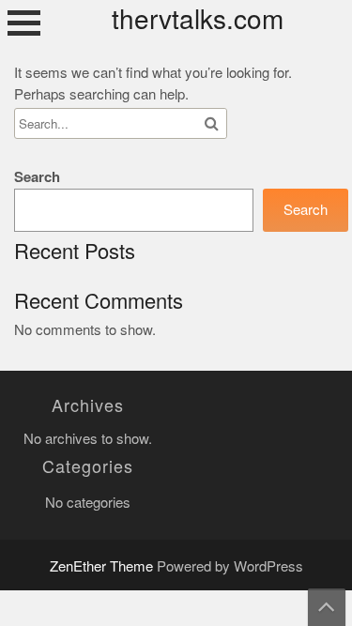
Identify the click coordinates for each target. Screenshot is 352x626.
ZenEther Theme (103, 566)
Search (37, 177)
